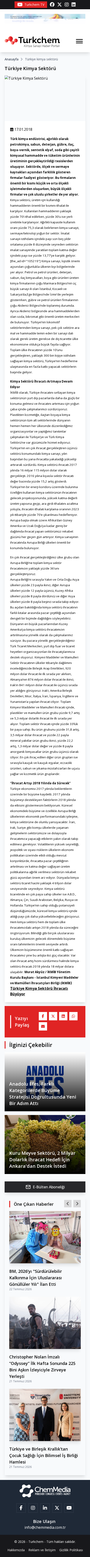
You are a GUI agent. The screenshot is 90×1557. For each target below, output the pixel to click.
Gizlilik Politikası (71, 1550)
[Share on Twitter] (53, 1016)
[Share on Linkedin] (63, 1016)
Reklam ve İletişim (42, 1550)
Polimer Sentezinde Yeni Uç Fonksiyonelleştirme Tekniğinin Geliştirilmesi (40, 1442)
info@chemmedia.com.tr (45, 1527)
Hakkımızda (16, 1550)
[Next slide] (77, 1203)
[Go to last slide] (68, 1203)
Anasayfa (11, 59)
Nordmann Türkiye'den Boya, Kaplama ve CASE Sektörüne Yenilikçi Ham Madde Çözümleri (41, 1357)
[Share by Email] (43, 1026)
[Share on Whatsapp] (73, 1016)
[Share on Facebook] (43, 1016)
